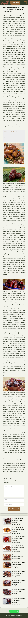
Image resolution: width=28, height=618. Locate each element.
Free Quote (15, 2)
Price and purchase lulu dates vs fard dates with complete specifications (18, 574)
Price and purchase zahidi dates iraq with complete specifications (18, 530)
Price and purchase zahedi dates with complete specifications (17, 521)
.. (4, 137)
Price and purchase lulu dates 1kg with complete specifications (18, 601)
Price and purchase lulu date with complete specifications (18, 556)
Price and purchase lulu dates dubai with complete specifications (18, 592)
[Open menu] (25, 2)
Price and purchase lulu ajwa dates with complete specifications (18, 583)
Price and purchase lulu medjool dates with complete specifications (18, 565)
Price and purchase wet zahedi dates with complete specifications (18, 539)
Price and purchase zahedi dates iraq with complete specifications (18, 548)
